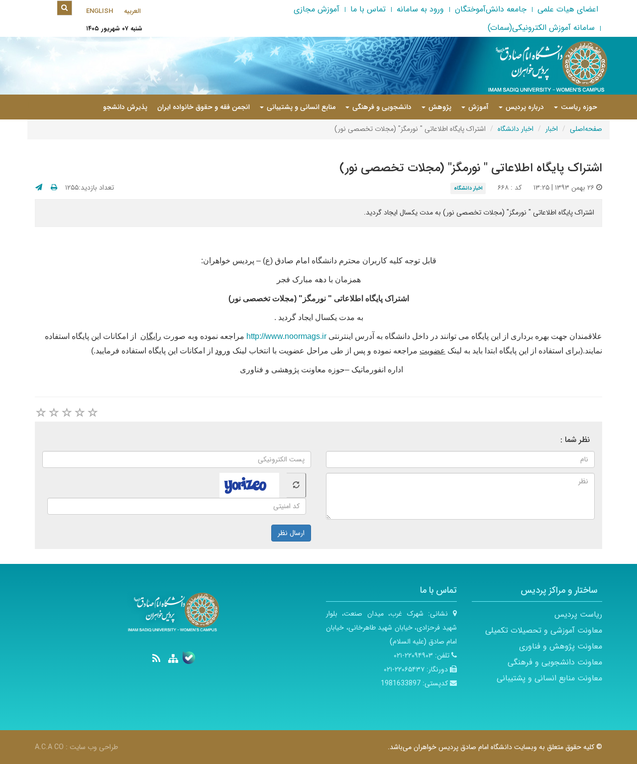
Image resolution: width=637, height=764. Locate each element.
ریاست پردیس (578, 614)
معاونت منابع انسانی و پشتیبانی (549, 678)
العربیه (132, 11)
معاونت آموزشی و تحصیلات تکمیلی (543, 630)
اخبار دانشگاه (515, 128)
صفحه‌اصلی (586, 128)
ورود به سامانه (420, 9)
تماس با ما (368, 9)
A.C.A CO (49, 747)
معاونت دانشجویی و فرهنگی (555, 662)
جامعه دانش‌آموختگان (491, 9)
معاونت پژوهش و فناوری (560, 646)
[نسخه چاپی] (54, 187)
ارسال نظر (291, 533)
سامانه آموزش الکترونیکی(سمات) (541, 27)
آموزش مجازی (316, 9)
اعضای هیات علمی (567, 9)
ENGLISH (99, 11)
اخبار (551, 128)
